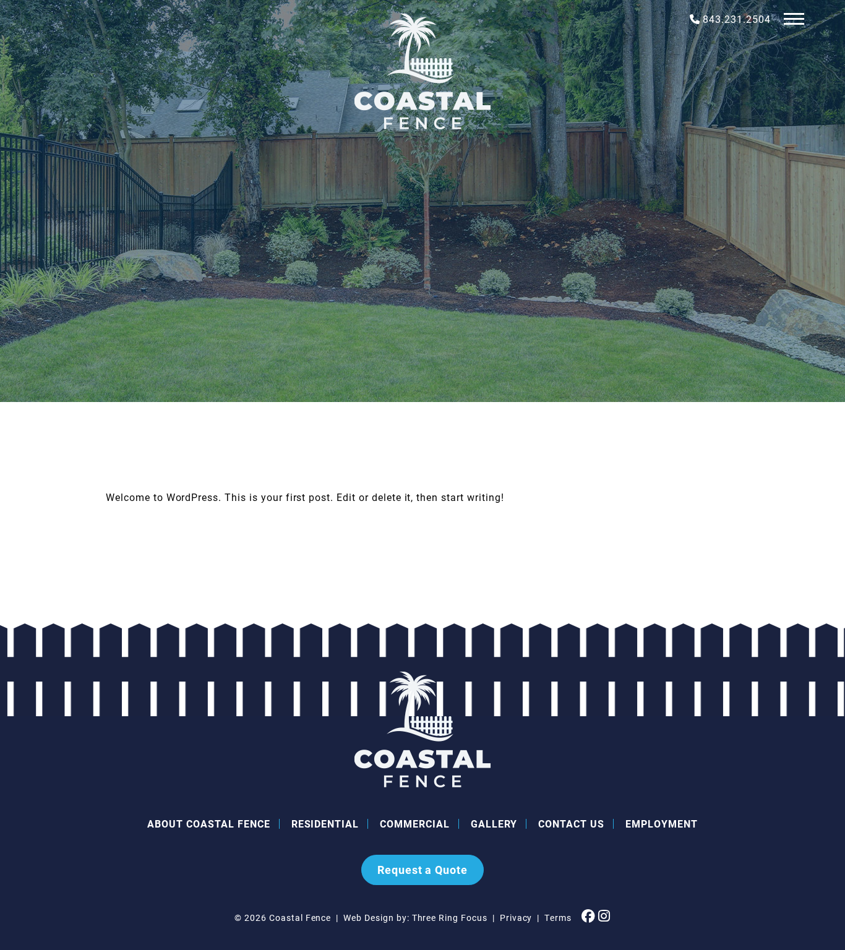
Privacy (516, 917)
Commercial (415, 823)
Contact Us (571, 823)
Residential (325, 823)
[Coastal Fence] (422, 71)
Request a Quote (422, 869)
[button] (794, 18)
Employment (661, 823)
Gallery (494, 823)
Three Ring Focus (449, 917)
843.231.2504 (737, 18)
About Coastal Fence (208, 823)
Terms (558, 917)
